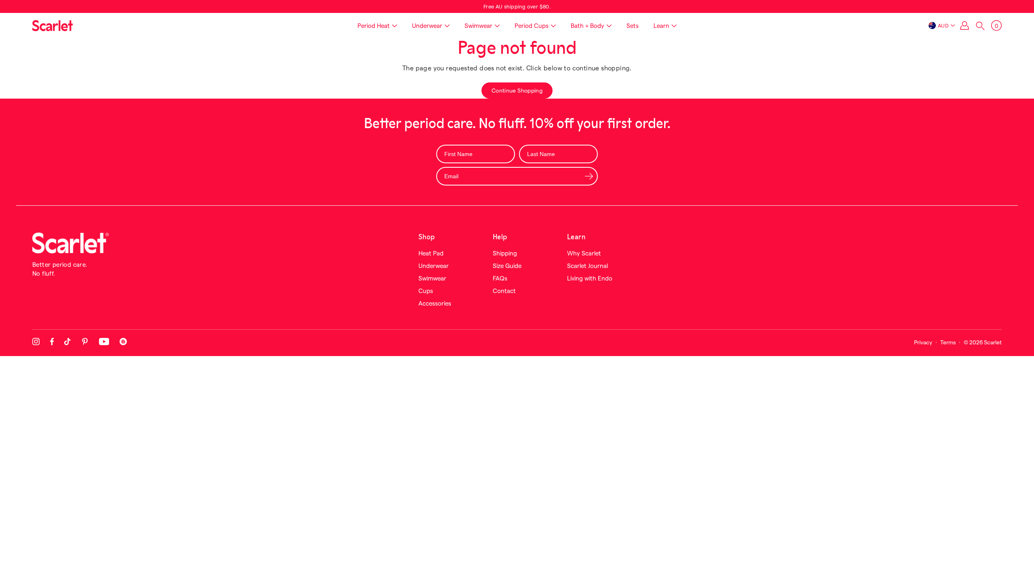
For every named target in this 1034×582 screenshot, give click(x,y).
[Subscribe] (589, 176)
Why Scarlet (584, 253)
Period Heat (373, 25)
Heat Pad (430, 253)
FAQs (500, 278)
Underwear (427, 25)
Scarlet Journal (587, 265)
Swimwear (478, 25)
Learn (661, 25)
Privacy (923, 342)
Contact (504, 290)
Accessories (434, 303)
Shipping (505, 253)
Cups (425, 290)
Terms (948, 342)
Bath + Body (587, 25)
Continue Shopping (517, 90)
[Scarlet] (52, 25)
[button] (980, 25)
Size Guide (507, 265)
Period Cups (532, 25)
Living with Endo (589, 278)
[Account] (964, 25)
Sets (632, 25)
